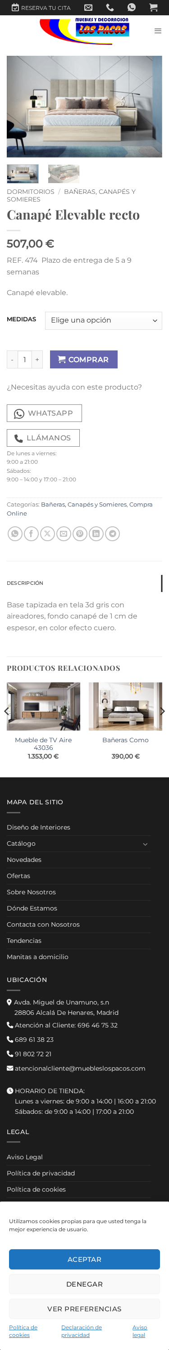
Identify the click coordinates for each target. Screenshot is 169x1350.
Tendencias (24, 941)
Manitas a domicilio (38, 957)
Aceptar (84, 1259)
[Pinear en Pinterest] (80, 533)
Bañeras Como (125, 740)
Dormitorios (31, 191)
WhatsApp (50, 413)
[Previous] (21, 107)
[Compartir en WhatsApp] (15, 533)
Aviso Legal (25, 1157)
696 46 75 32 (65, 1025)
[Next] (148, 107)
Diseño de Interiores (38, 827)
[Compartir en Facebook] (31, 533)
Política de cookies (36, 1189)
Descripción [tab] (25, 583)
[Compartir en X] (47, 533)
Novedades (24, 860)
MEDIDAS (21, 319)
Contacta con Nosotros (43, 924)
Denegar (84, 1284)
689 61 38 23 (33, 1040)
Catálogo (21, 843)
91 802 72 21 (32, 1054)
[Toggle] (145, 844)
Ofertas (18, 876)
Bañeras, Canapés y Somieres (84, 504)
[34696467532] (132, 7)
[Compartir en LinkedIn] (96, 533)
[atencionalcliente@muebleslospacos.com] (88, 7)
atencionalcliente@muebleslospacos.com (79, 1068)
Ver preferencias (84, 1309)
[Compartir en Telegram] (112, 533)
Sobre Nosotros (31, 892)
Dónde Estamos (32, 908)
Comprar (89, 359)
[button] (153, 7)
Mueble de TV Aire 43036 (43, 744)
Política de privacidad (41, 1173)
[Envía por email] (63, 533)
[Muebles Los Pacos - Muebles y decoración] (85, 31)
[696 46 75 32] (110, 7)
